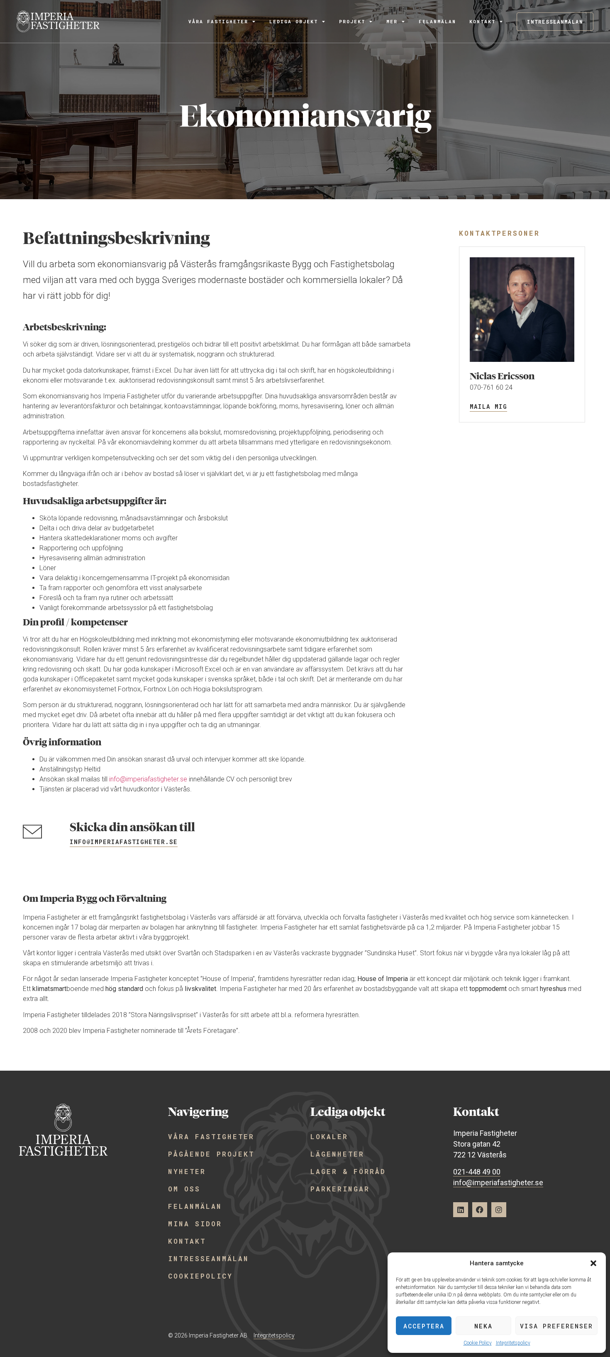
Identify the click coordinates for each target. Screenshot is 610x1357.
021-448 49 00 (476, 1171)
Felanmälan (437, 21)
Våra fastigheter (218, 21)
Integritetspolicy (513, 1343)
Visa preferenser (556, 1326)
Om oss (184, 1188)
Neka (483, 1326)
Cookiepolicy (200, 1276)
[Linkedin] (460, 1209)
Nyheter (187, 1171)
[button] (593, 1263)
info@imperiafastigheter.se (148, 779)
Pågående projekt (211, 1154)
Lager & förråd (348, 1171)
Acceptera (423, 1326)
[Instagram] (498, 1209)
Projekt (352, 21)
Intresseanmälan (208, 1258)
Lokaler (329, 1136)
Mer (392, 21)
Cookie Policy (478, 1343)
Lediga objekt (293, 21)
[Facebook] (479, 1209)
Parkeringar (340, 1188)
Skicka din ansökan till (132, 827)
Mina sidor (195, 1223)
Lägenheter (337, 1154)
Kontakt (482, 21)
